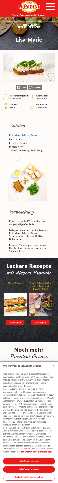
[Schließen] (53, 365)
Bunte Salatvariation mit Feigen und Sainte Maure (40, 286)
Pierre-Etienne (15, 283)
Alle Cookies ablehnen (29, 469)
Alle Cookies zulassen (29, 461)
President (29, 8)
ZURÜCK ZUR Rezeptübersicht (29, 26)
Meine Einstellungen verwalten (29, 477)
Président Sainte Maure (23, 135)
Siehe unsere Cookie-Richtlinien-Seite (36, 451)
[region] (29, 422)
